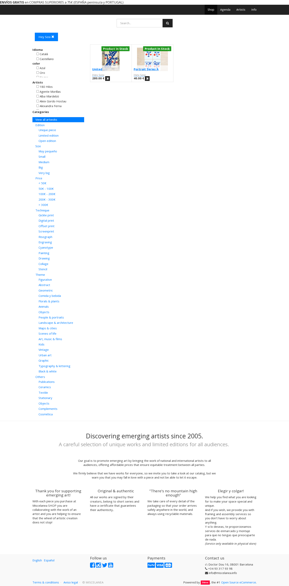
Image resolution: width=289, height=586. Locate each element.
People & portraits (51, 317)
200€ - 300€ (47, 199)
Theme (40, 275)
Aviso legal (71, 582)
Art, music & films (50, 339)
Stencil (43, 269)
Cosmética (46, 414)
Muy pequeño (48, 151)
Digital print (46, 220)
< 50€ (42, 183)
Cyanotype (46, 247)
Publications (47, 382)
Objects (44, 312)
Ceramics (45, 387)
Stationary (45, 398)
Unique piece (47, 130)
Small (42, 156)
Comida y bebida (50, 296)
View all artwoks (46, 119)
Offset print (46, 226)
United (97, 69)
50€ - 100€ (46, 189)
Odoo (205, 582)
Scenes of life (47, 333)
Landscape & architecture (56, 323)
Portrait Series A (146, 69)
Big (41, 167)
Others (40, 377)
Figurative (45, 279)
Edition (40, 125)
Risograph (45, 237)
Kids (41, 344)
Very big (44, 173)
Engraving (45, 242)
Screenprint (46, 231)
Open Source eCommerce (238, 582)
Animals (44, 306)
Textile (43, 392)
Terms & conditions (45, 582)
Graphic (44, 360)
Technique (42, 210)
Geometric (46, 290)
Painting (44, 253)
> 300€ (43, 205)
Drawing (44, 258)
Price (38, 178)
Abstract (44, 285)
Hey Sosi (45, 37)
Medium (44, 162)
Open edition (47, 141)
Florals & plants (49, 301)
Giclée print (46, 215)
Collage (43, 264)
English (37, 560)
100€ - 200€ (47, 194)
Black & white (48, 371)
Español (49, 560)
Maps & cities (48, 328)
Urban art (45, 355)
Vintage (44, 350)
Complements (48, 409)
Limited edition (49, 135)
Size (38, 146)
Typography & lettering (54, 366)
